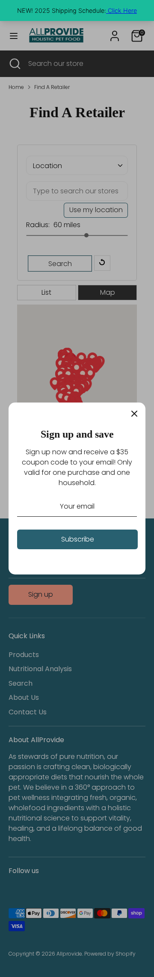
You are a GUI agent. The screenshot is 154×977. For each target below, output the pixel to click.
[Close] (134, 413)
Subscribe (77, 539)
